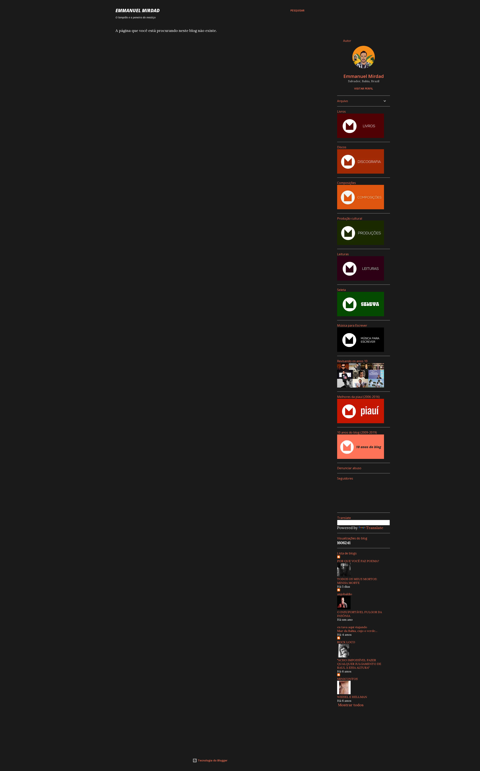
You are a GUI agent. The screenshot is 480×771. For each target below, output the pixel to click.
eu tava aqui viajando (352, 627)
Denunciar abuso (349, 468)
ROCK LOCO (346, 642)
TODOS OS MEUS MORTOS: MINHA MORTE (357, 581)
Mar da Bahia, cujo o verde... (357, 631)
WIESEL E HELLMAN (352, 697)
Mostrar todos (351, 704)
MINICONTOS (347, 679)
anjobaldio (344, 594)
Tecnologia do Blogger (212, 760)
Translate (374, 527)
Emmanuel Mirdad (138, 10)
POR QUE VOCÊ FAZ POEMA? (358, 561)
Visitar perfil (363, 88)
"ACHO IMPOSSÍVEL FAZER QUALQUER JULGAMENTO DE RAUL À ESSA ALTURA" (359, 663)
